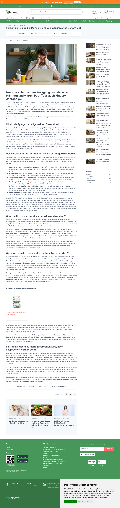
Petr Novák (9, 40)
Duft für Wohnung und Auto (60, 33)
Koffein (29, 337)
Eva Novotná (12, 418)
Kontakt (110, 18)
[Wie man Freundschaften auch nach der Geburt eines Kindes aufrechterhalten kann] (90, 100)
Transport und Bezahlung (50, 447)
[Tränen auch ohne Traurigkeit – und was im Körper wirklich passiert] (90, 69)
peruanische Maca (12, 265)
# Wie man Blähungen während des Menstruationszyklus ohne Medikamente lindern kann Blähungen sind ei (103, 123)
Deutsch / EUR (88, 454)
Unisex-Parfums (45, 33)
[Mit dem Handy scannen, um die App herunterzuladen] (10, 459)
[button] (22, 456)
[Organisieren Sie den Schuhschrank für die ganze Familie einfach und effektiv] (90, 133)
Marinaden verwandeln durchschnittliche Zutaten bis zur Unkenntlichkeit (103, 115)
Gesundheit (22, 25)
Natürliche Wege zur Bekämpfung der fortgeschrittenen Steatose (64, 423)
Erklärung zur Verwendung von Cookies (53, 461)
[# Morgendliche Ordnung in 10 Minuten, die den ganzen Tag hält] (90, 108)
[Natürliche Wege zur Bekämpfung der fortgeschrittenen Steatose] (64, 410)
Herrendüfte (34, 33)
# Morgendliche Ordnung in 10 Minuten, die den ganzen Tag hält (103, 108)
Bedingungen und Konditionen (51, 455)
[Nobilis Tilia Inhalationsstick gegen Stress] (16, 300)
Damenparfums (23, 33)
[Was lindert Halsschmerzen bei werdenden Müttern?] (19, 410)
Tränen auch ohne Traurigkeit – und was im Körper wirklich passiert (103, 69)
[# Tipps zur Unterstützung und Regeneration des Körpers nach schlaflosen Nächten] (90, 61)
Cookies (45, 467)
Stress (43, 144)
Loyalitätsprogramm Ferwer (50, 451)
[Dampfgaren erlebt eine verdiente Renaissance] (90, 161)
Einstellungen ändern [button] (84, 502)
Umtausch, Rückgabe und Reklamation (53, 449)
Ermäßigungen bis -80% (16, 18)
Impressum (46, 465)
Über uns (8, 447)
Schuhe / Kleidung (105, 21)
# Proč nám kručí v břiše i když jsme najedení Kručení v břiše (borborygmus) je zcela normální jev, (103, 142)
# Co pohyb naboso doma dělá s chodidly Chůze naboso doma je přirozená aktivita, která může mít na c (103, 153)
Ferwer (9, 25)
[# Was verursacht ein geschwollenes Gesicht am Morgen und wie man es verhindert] (90, 92)
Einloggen (109, 448)
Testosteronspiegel (58, 175)
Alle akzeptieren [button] (70, 502)
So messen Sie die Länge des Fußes (53, 459)
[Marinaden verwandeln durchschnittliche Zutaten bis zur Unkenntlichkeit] (90, 115)
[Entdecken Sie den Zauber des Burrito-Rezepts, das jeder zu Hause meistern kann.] (41, 410)
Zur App (77, 2)
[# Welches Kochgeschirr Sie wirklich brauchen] (90, 54)
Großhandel (46, 18)
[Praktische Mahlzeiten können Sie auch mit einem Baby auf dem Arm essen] (90, 76)
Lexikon (36, 18)
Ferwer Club (100, 18)
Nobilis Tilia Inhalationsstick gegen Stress (16, 313)
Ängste (30, 182)
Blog (28, 18)
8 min (18, 40)
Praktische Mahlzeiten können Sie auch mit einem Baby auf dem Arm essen (103, 76)
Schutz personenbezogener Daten (52, 463)
